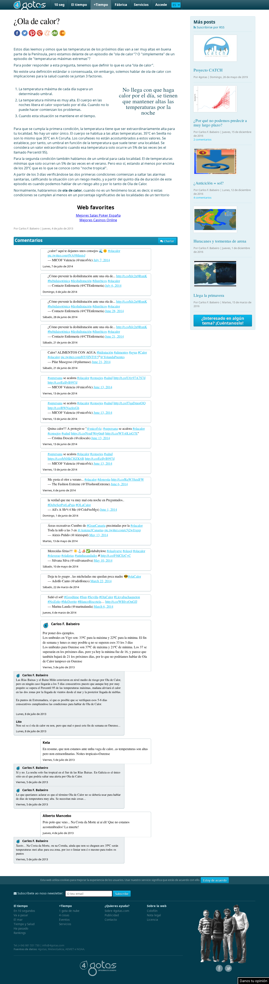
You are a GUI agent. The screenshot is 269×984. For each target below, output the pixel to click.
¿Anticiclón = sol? (209, 183)
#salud (108, 377)
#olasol (127, 551)
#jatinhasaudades (86, 555)
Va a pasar (21, 915)
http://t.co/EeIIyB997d (62, 382)
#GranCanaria (96, 525)
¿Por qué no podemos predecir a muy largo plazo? (220, 122)
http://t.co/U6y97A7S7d (129, 377)
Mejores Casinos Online (98, 220)
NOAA (80, 949)
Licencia (152, 920)
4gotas (30, 5)
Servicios (141, 4)
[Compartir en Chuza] (54, 32)
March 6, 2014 (103, 606)
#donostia (104, 479)
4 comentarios (202, 197)
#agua (133, 352)
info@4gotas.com (53, 945)
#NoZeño (54, 601)
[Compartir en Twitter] (24, 32)
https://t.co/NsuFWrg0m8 (87, 433)
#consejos (96, 377)
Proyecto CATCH (208, 70)
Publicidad (112, 915)
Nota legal (154, 915)
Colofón (152, 911)
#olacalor (114, 250)
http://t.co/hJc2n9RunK (131, 276)
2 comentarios (202, 139)
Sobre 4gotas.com (117, 911)
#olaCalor (134, 576)
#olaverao (54, 555)
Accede (161, 4)
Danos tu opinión (253, 981)
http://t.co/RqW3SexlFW (127, 479)
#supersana (55, 377)
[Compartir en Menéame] (47, 32)
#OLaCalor (83, 505)
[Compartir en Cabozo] (62, 32)
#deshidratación (81, 280)
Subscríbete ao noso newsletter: (40, 893)
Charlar (168, 241)
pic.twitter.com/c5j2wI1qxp (122, 530)
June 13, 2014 (103, 387)
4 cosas (64, 915)
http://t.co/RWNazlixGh (63, 408)
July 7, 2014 (102, 260)
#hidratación (105, 352)
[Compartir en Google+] (39, 32)
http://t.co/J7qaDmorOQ (129, 403)
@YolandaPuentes (112, 357)
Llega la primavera (209, 295)
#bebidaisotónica (59, 280)
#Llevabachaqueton (127, 597)
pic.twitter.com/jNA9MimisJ (66, 255)
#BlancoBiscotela (89, 601)
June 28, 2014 (114, 311)
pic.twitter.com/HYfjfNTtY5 (80, 357)
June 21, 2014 (114, 336)
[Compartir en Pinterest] (32, 32)
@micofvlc (94, 428)
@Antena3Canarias (91, 530)
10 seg (59, 4)
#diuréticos (99, 280)
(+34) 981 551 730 (29, 945)
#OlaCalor (106, 597)
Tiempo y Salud (24, 924)
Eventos (64, 920)
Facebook (219, 968)
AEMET (69, 949)
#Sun (83, 597)
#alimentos (121, 352)
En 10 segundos (24, 911)
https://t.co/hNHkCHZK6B (66, 458)
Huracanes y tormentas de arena (220, 241)
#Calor (142, 352)
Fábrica (121, 4)
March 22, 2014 (101, 581)
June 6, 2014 (119, 484)
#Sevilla (93, 597)
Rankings (20, 933)
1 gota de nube (69, 911)
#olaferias (67, 555)
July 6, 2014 (113, 285)
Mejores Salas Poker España (98, 215)
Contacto (111, 920)
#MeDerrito (69, 601)
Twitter (228, 968)
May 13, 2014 (98, 535)
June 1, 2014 (108, 509)
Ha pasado (21, 928)
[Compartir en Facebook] (17, 32)
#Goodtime (71, 597)
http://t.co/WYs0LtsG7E (121, 433)
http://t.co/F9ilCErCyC (116, 555)
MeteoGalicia (56, 949)
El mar (18, 920)
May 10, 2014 (103, 560)
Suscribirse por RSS (210, 27)
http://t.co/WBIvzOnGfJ (121, 601)
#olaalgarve (114, 551)
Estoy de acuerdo (215, 880)
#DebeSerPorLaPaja (61, 505)
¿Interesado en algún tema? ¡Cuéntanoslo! (222, 320)
